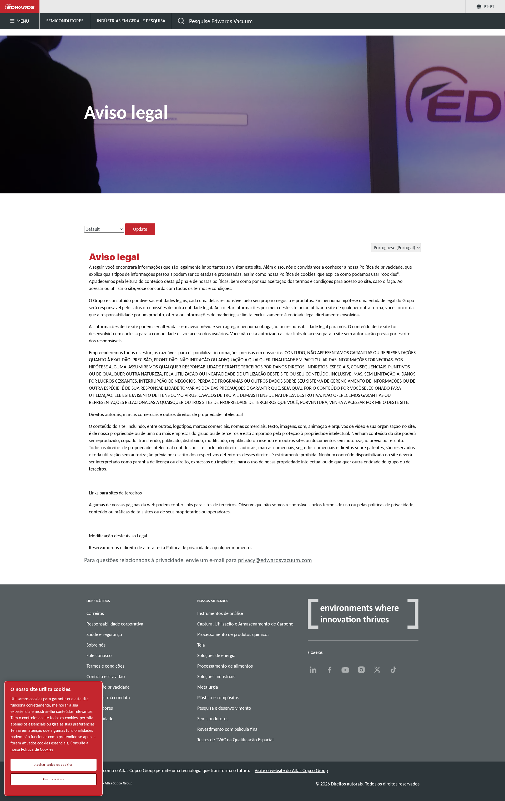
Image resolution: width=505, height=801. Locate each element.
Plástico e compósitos (218, 697)
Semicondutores (212, 719)
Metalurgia (207, 687)
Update (140, 229)
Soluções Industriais (216, 676)
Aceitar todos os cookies (53, 765)
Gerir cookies (53, 779)
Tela (201, 645)
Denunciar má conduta (108, 697)
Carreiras (95, 613)
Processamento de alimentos (225, 666)
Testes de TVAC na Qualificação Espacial (235, 740)
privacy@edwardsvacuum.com (275, 560)
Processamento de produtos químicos (233, 634)
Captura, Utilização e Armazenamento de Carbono (245, 624)
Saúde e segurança (104, 634)
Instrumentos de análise (220, 613)
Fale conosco (99, 655)
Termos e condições (105, 666)
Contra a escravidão (106, 676)
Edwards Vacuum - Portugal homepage (20, 6)
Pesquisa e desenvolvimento (224, 708)
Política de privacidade (108, 687)
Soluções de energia (216, 655)
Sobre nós (96, 645)
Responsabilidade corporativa (115, 624)
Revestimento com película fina (227, 729)
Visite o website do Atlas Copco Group (291, 770)
